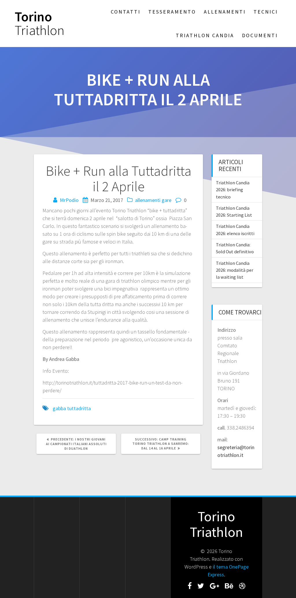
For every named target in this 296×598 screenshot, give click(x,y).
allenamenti (147, 200)
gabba (59, 408)
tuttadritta (79, 408)
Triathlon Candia (205, 35)
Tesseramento (172, 11)
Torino (39, 23)
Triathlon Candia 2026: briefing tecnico (232, 190)
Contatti (125, 11)
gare (166, 200)
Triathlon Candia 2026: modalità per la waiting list (234, 270)
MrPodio (69, 200)
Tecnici (266, 11)
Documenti (260, 35)
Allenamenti (225, 11)
